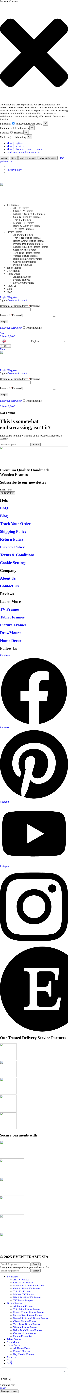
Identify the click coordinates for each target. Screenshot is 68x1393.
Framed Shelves (21, 279)
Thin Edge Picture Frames (26, 237)
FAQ (4, 508)
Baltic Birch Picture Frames (27, 258)
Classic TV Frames (23, 211)
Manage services (15, 146)
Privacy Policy (12, 547)
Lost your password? (11, 327)
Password (11, 315)
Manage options (15, 143)
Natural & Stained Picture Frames (30, 246)
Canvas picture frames (24, 261)
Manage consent (9, 1391)
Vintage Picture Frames (25, 255)
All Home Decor (22, 276)
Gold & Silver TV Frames (26, 217)
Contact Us (9, 586)
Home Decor (10, 640)
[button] (34, 53)
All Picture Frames (23, 234)
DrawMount (10, 633)
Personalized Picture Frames (28, 243)
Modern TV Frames (23, 222)
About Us (8, 578)
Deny (13, 158)
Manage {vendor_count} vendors (24, 149)
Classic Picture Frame (24, 249)
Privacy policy (14, 169)
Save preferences (47, 158)
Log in (4, 321)
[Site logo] (12, 199)
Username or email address (20, 306)
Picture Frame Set (22, 264)
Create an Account (17, 300)
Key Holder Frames (23, 282)
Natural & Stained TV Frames (29, 214)
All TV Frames (21, 208)
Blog (4, 516)
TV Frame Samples (23, 228)
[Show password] (54, 316)
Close (3, 1388)
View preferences (28, 158)
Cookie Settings (13, 563)
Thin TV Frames (22, 219)
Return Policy (12, 539)
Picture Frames (13, 625)
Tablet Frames (12, 617)
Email (3, 489)
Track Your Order (15, 524)
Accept (4, 158)
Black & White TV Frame (26, 225)
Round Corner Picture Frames (28, 240)
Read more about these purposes (23, 152)
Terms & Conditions (17, 555)
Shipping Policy (13, 531)
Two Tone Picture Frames (26, 252)
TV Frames (9, 609)
